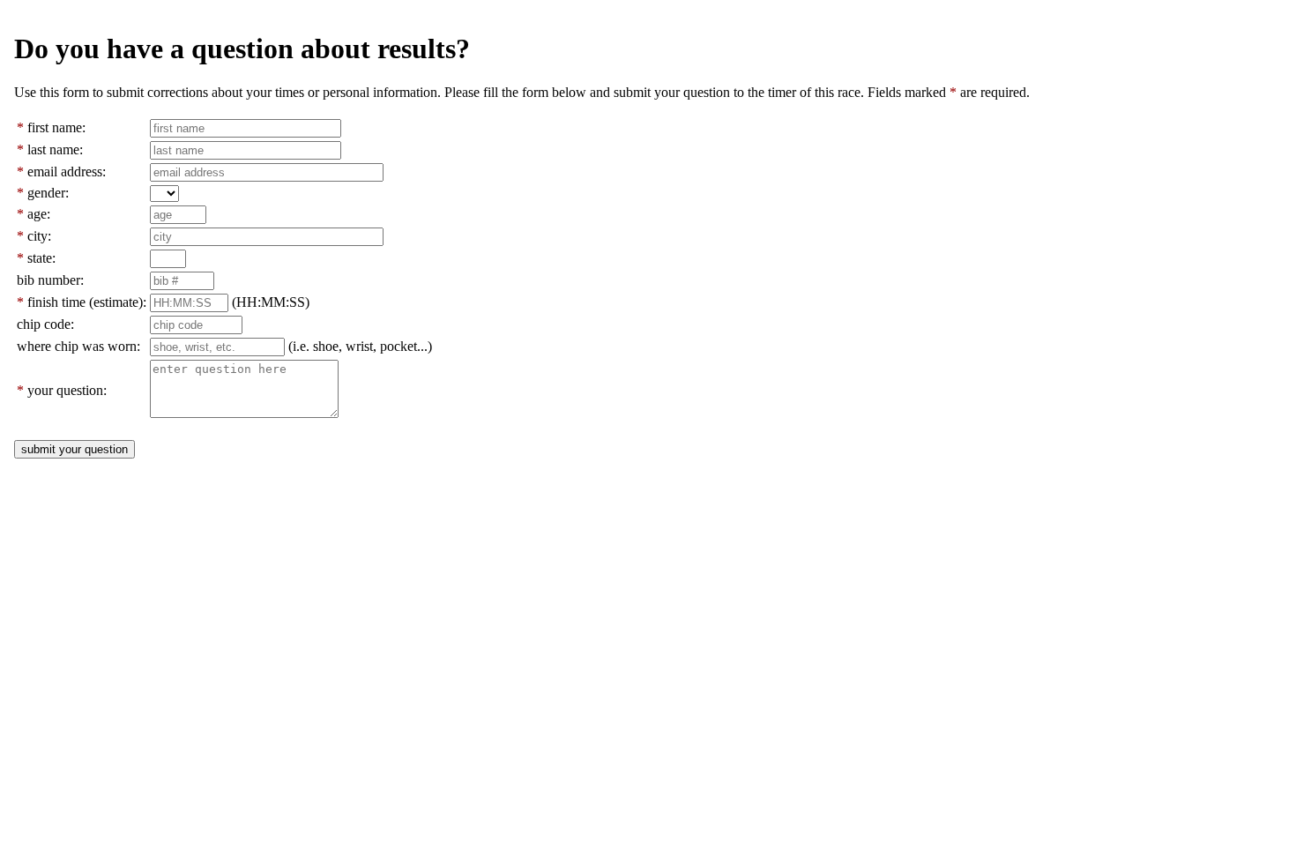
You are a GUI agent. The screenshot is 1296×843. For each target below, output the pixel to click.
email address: (66, 171)
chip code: (45, 324)
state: (41, 257)
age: (38, 213)
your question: (67, 390)
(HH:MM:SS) (270, 302)
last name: (55, 149)
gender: (48, 192)
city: (39, 235)
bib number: (50, 279)
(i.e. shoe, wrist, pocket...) (360, 346)
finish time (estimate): (86, 302)
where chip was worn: (78, 346)
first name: (56, 127)
